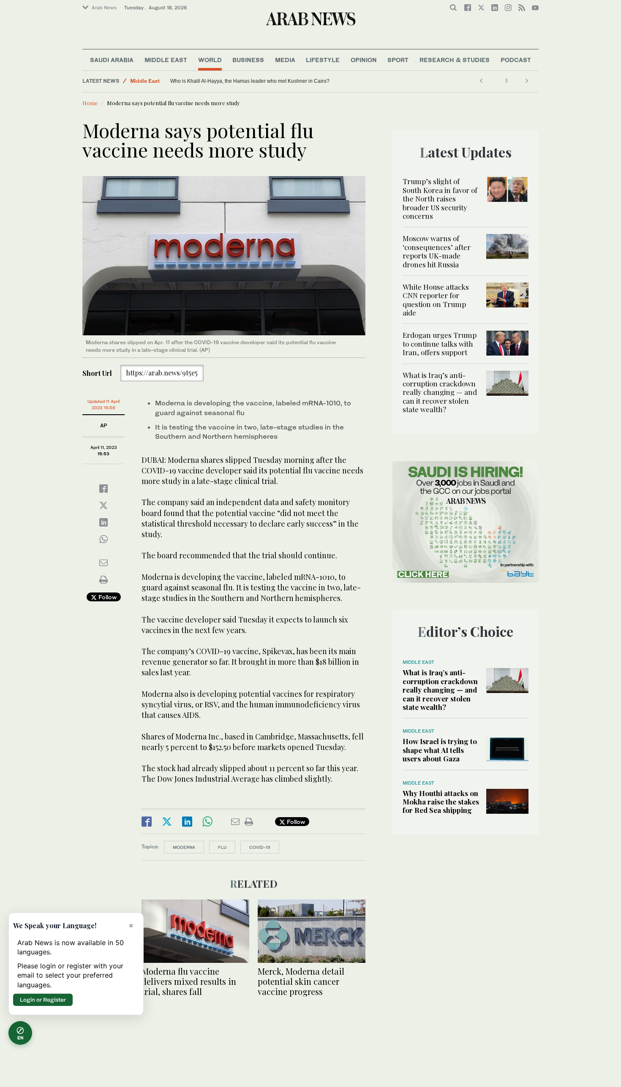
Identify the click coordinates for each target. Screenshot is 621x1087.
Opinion (364, 59)
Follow (107, 597)
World (210, 59)
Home (90, 102)
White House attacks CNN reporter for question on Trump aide (436, 299)
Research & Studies (454, 59)
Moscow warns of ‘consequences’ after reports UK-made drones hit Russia (437, 251)
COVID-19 (259, 847)
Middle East (165, 59)
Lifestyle (323, 59)
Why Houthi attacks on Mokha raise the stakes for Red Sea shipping (441, 801)
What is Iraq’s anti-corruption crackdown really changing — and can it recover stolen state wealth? (440, 392)
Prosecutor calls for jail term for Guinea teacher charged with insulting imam (190, 81)
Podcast (516, 59)
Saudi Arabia (111, 59)
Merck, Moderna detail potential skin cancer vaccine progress (301, 981)
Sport (398, 59)
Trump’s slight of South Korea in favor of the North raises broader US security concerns (440, 198)
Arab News (104, 8)
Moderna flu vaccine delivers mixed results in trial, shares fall (189, 981)
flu (222, 847)
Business (248, 59)
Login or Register (43, 999)
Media (285, 59)
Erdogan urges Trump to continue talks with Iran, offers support (440, 343)
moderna (184, 847)
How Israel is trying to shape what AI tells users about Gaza (440, 749)
